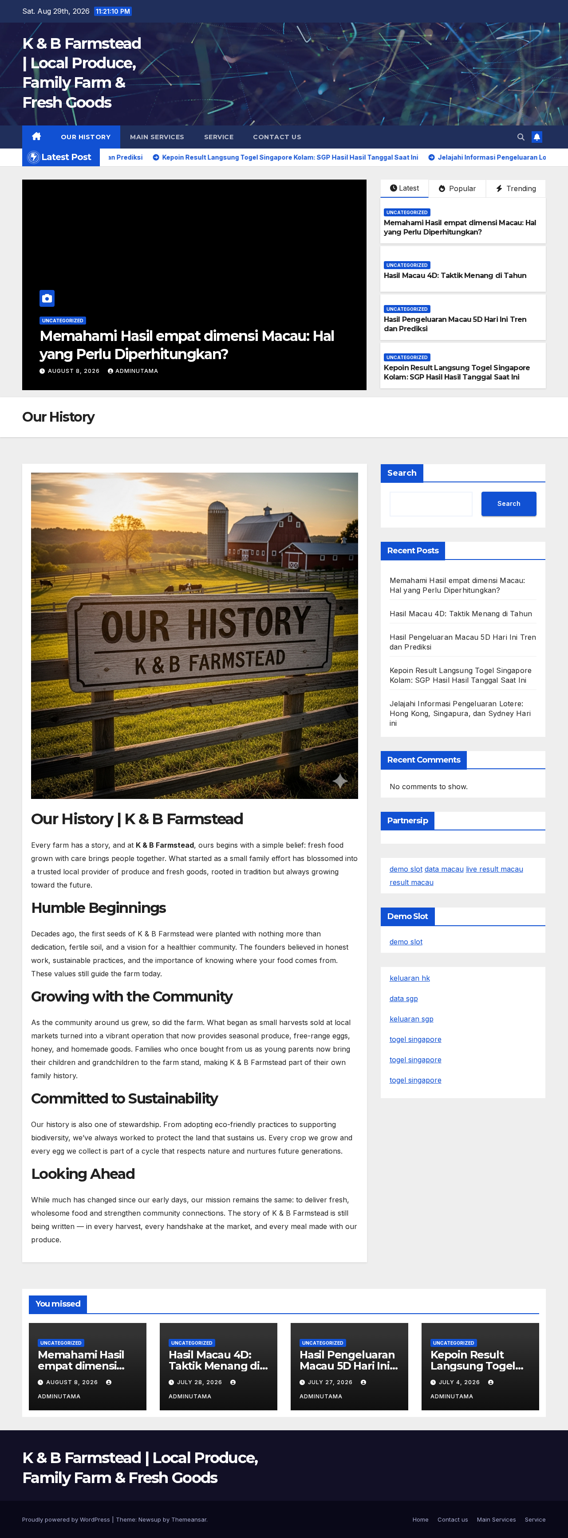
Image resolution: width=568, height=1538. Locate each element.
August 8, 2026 (73, 1382)
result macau (412, 882)
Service (219, 137)
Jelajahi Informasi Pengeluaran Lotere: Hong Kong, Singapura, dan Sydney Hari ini (460, 713)
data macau (444, 869)
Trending (520, 188)
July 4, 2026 (460, 1382)
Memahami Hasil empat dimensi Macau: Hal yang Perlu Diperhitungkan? (460, 227)
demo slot (406, 869)
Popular (461, 188)
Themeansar (188, 1519)
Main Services (157, 137)
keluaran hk (410, 978)
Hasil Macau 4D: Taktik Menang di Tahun (176, 354)
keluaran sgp (412, 1018)
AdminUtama (130, 371)
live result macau (494, 869)
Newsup (149, 1519)
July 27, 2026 (331, 1382)
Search (402, 473)
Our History (86, 137)
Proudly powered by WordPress (67, 1519)
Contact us (277, 137)
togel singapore (416, 1039)
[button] (521, 137)
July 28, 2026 (71, 371)
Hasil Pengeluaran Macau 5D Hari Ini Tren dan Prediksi (347, 1365)
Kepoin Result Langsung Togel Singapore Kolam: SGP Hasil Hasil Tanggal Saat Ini (457, 372)
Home (421, 1519)
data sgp (404, 998)
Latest (409, 188)
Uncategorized (62, 338)
